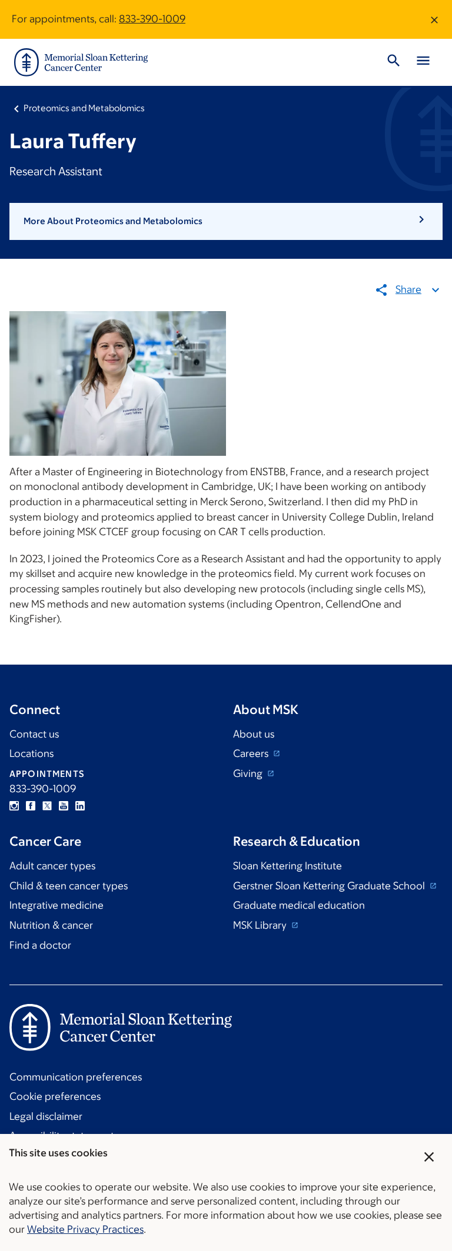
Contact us (34, 734)
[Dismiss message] (434, 19)
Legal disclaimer (45, 1116)
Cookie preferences (55, 1096)
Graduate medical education (299, 905)
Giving (249, 773)
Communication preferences (75, 1077)
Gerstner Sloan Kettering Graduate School (330, 886)
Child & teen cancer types (68, 886)
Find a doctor (40, 945)
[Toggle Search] (393, 62)
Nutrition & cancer (51, 925)
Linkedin (80, 805)
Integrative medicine (56, 905)
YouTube (63, 805)
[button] (226, 221)
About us (253, 734)
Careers (252, 753)
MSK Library (261, 925)
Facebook (30, 805)
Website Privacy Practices (85, 1229)
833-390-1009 (152, 19)
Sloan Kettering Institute (287, 866)
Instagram (14, 805)
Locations (31, 753)
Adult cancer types (52, 866)
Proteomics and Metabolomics (84, 108)
